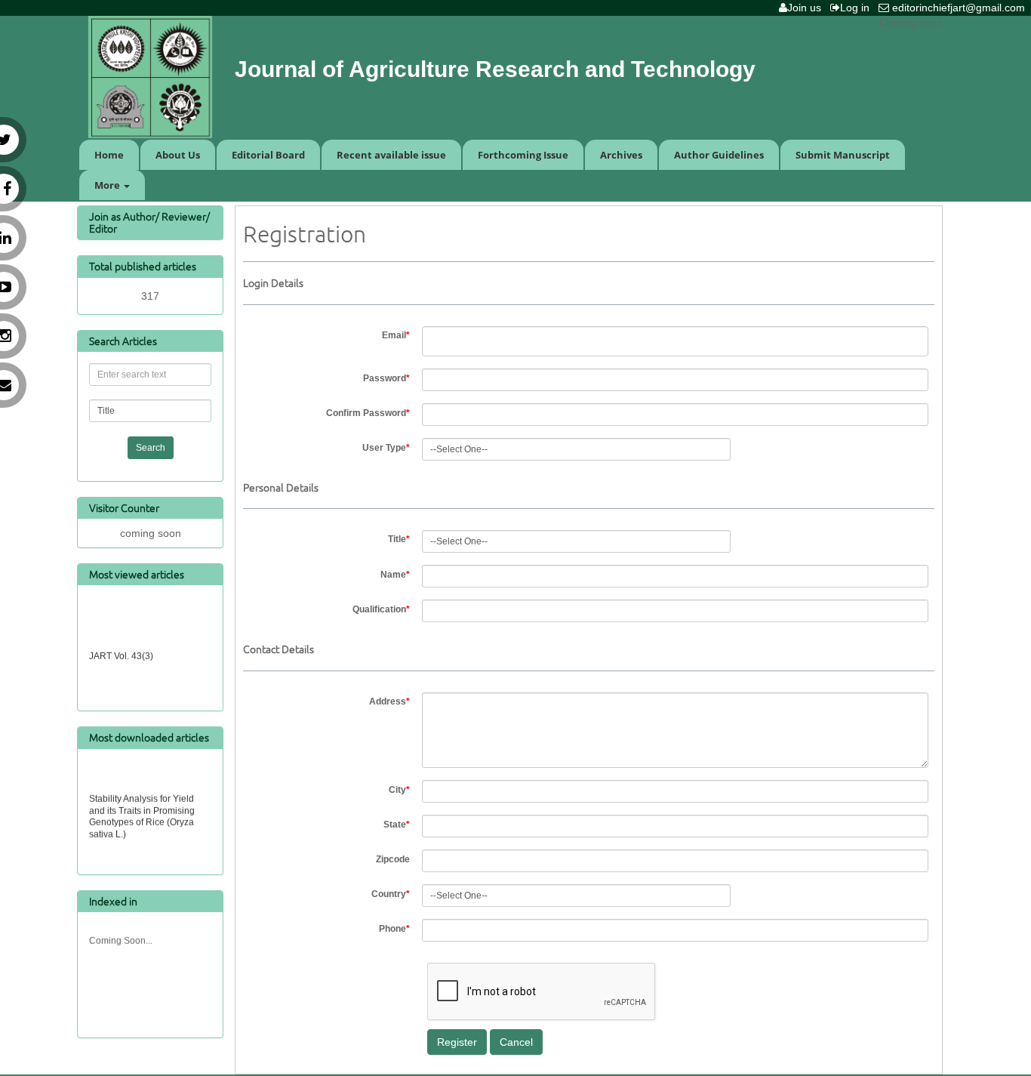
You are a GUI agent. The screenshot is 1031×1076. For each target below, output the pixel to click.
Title (399, 539)
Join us (807, 8)
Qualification (381, 609)
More (108, 185)
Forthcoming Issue (523, 155)
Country (390, 894)
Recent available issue (391, 155)
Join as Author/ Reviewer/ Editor (149, 221)
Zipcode (393, 859)
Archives (621, 155)
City (399, 790)
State (396, 824)
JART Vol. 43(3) (121, 654)
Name (395, 574)
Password (386, 378)
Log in (858, 8)
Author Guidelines (719, 155)
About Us (177, 155)
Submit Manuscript (843, 155)
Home (109, 155)
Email (396, 335)
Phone (394, 928)
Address (389, 701)
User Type (386, 447)
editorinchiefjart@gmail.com (960, 8)
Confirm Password (368, 413)
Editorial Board (268, 155)
